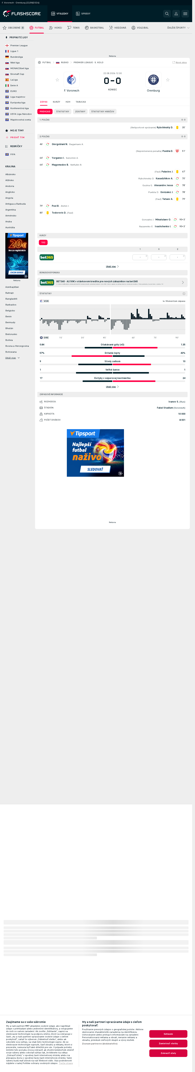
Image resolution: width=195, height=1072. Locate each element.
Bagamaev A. (76, 144)
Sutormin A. (72, 157)
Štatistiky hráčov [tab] (102, 111)
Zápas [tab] (43, 101)
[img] (184, 293)
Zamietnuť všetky (168, 1043)
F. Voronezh (71, 90)
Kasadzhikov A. (164, 178)
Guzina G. (147, 185)
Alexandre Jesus (163, 185)
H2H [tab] (68, 101)
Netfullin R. (76, 164)
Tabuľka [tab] (81, 101)
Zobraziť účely (168, 1053)
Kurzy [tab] (56, 101)
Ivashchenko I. (163, 226)
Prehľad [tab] (45, 111)
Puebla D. (153, 192)
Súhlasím (168, 1034)
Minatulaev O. (163, 219)
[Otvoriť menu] (185, 14)
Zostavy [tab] (80, 111)
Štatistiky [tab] (62, 111)
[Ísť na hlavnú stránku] (24, 14)
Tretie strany (66, 1063)
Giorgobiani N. (60, 144)
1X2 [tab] (43, 242)
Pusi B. (55, 205)
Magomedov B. (60, 164)
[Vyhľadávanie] (167, 14)
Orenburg (153, 90)
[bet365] (47, 257)
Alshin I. (65, 205)
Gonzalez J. (166, 192)
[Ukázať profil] (72, 80)
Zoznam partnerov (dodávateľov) (100, 1043)
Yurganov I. (58, 157)
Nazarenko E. (146, 226)
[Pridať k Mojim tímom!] (57, 80)
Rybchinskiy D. (146, 178)
